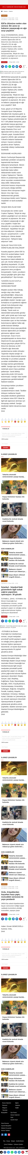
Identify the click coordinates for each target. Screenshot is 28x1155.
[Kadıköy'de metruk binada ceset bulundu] (14, 509)
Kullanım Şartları (18, 1144)
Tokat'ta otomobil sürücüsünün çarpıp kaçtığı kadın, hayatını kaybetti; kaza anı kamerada (13, 476)
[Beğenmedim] (12, 419)
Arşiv (11, 1117)
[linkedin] (16, 66)
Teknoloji (4, 1110)
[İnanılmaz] (21, 419)
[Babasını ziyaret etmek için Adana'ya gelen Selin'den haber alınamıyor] (14, 532)
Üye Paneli (13, 1112)
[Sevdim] (9, 419)
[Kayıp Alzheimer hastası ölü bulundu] (14, 487)
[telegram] (13, 66)
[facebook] (2, 66)
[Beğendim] (2, 419)
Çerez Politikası (8, 1144)
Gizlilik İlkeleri (20, 1141)
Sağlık (17, 1107)
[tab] (5, 429)
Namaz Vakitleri (5, 1130)
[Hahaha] (18, 419)
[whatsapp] (9, 66)
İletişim (13, 1141)
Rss (4, 1141)
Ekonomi (4, 1105)
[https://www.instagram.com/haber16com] (9, 1134)
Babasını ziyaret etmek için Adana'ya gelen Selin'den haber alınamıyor (13, 542)
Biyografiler (4, 1112)
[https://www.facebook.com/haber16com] (2, 1134)
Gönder (5, 447)
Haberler (6, 11)
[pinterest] (20, 66)
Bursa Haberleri (6, 1103)
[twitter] (6, 66)
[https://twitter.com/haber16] (5, 1134)
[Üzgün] (25, 419)
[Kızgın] (15, 419)
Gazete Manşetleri (6, 1125)
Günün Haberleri (15, 1115)
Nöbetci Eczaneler (6, 1128)
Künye (8, 1141)
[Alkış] (5, 419)
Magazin (4, 1107)
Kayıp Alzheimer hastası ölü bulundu (13, 498)
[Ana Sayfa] (1, 11)
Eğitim (17, 1103)
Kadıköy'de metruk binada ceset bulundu (12, 520)
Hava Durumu (5, 1123)
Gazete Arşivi (14, 1119)
